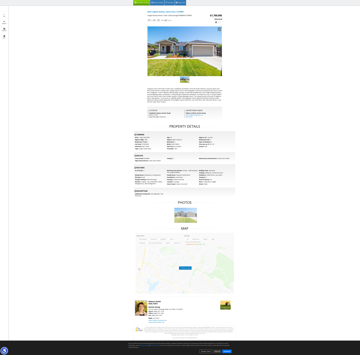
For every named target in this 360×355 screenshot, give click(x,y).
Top (4, 16)
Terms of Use (154, 345)
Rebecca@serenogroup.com (194, 115)
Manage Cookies (206, 351)
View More (189, 117)
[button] (4, 350)
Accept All (227, 351)
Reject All (217, 351)
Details (4, 23)
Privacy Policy (144, 345)
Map (4, 38)
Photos (4, 30)
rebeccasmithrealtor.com (156, 322)
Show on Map (186, 268)
